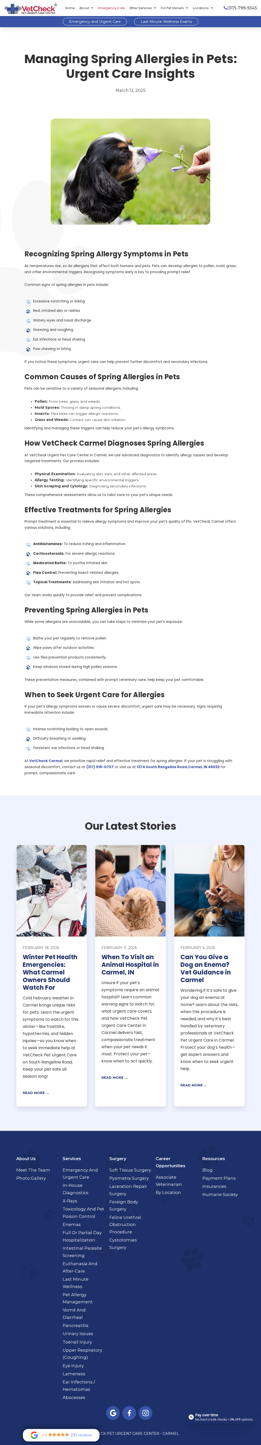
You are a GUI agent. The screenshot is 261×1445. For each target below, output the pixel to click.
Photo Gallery (31, 1178)
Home (70, 8)
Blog (207, 1170)
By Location (168, 1192)
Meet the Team (33, 1170)
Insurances (214, 1186)
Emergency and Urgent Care (95, 21)
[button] (86, 8)
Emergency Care (111, 8)
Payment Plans (219, 1178)
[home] (30, 8)
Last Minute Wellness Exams (166, 21)
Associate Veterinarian (169, 1181)
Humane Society (220, 1194)
